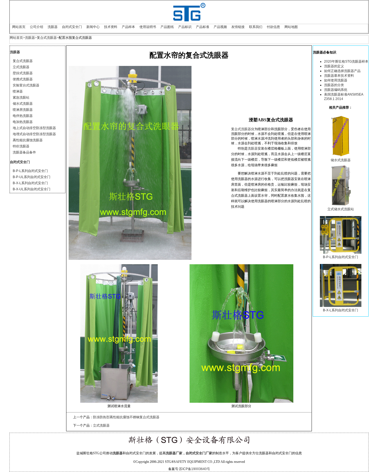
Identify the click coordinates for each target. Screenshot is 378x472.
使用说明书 (147, 27)
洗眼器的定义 (334, 66)
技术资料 (110, 27)
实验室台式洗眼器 (26, 85)
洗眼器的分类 (334, 85)
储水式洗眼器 (23, 104)
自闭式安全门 (72, 27)
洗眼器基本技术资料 (339, 76)
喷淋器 (18, 91)
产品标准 (202, 27)
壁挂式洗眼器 (23, 73)
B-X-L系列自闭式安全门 (30, 183)
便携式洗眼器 (23, 79)
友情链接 (238, 27)
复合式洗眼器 (47, 38)
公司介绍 (36, 27)
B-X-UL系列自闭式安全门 (31, 189)
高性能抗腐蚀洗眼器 (28, 140)
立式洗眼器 (21, 67)
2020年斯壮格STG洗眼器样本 (346, 61)
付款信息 (273, 27)
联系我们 (255, 27)
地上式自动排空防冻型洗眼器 (34, 128)
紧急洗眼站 (21, 97)
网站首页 (18, 27)
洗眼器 (53, 27)
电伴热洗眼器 (23, 116)
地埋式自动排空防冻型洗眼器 (34, 134)
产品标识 (184, 27)
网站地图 (291, 27)
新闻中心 (93, 27)
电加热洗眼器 (23, 122)
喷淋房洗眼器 (23, 110)
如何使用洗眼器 (335, 80)
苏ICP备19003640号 (194, 469)
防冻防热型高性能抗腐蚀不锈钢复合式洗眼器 (126, 417)
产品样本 (128, 27)
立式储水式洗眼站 (340, 209)
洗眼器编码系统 (335, 90)
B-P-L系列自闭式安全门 (30, 171)
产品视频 (220, 27)
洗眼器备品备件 (24, 152)
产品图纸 (167, 27)
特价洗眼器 (21, 146)
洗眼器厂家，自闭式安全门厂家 (189, 453)
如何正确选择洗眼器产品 (342, 71)
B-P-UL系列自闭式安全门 (31, 177)
